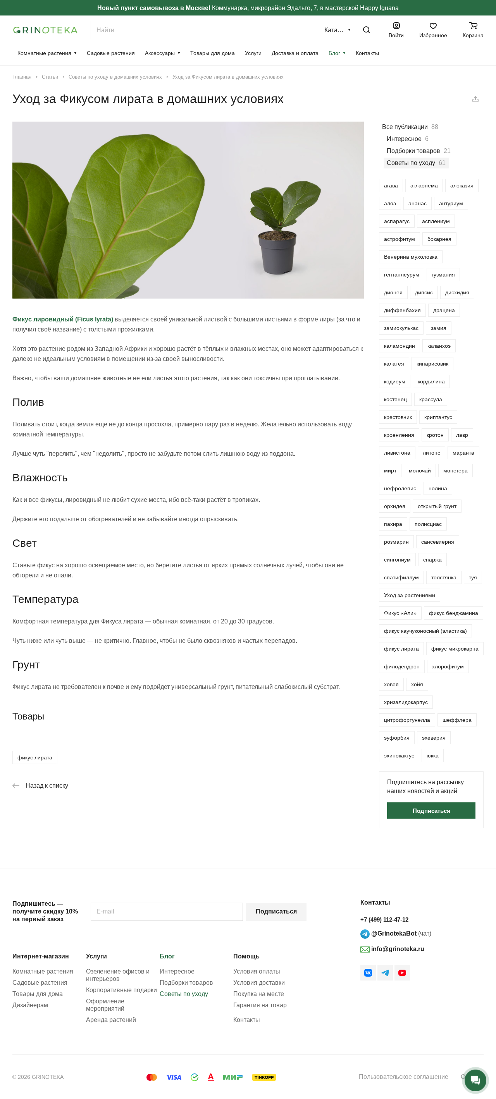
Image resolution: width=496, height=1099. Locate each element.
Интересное (177, 971)
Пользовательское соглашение (403, 1076)
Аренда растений (111, 1020)
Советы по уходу (184, 994)
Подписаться (276, 911)
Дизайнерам (30, 1005)
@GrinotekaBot (393, 933)
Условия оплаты (256, 971)
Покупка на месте (258, 994)
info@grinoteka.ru (397, 949)
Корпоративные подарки (121, 990)
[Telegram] (385, 973)
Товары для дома (37, 994)
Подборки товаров (186, 982)
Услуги (96, 956)
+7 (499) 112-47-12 (384, 919)
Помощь (246, 956)
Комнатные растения (42, 971)
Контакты (246, 1020)
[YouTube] (402, 973)
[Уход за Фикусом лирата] (188, 296)
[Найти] (366, 30)
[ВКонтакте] (368, 973)
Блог (167, 956)
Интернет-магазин (40, 956)
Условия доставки (259, 982)
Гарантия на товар (260, 1005)
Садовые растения (39, 982)
